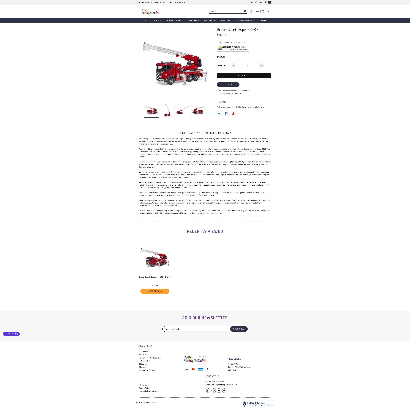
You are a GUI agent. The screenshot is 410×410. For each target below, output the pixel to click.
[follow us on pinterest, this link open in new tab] (233, 114)
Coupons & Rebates (147, 370)
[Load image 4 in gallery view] (198, 110)
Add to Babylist (244, 75)
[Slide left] (141, 110)
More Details (155, 291)
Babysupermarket (150, 402)
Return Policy (144, 361)
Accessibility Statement (149, 391)
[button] (145, 20)
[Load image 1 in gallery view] (151, 110)
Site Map (143, 367)
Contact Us (144, 352)
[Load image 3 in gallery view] (183, 110)
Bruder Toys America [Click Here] (250, 107)
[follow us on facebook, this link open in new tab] (226, 114)
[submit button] (246, 11)
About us (143, 355)
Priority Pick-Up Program (150, 358)
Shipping (143, 364)
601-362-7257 (218, 382)
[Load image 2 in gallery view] (167, 110)
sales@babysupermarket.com (224, 385)
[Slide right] (209, 110)
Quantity (221, 65)
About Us (143, 385)
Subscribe (238, 329)
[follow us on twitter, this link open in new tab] (219, 114)
